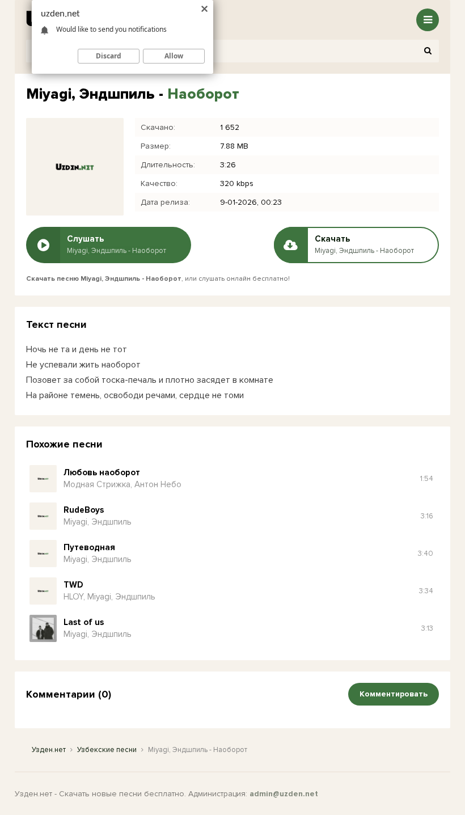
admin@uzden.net (284, 794)
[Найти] (427, 51)
